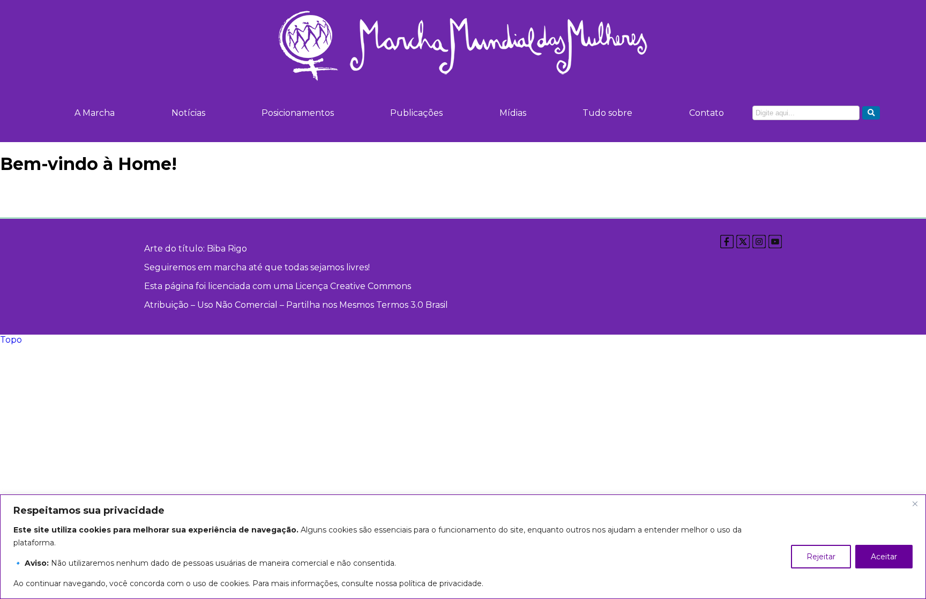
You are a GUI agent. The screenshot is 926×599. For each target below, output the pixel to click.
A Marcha (94, 113)
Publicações (416, 113)
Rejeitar (820, 556)
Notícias (188, 113)
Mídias (512, 113)
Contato (706, 113)
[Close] (914, 503)
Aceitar (884, 556)
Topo (11, 340)
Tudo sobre (607, 113)
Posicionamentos (298, 113)
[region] (463, 546)
